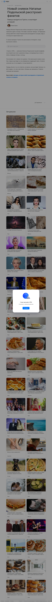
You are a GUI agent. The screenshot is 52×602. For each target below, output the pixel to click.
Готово (26, 308)
